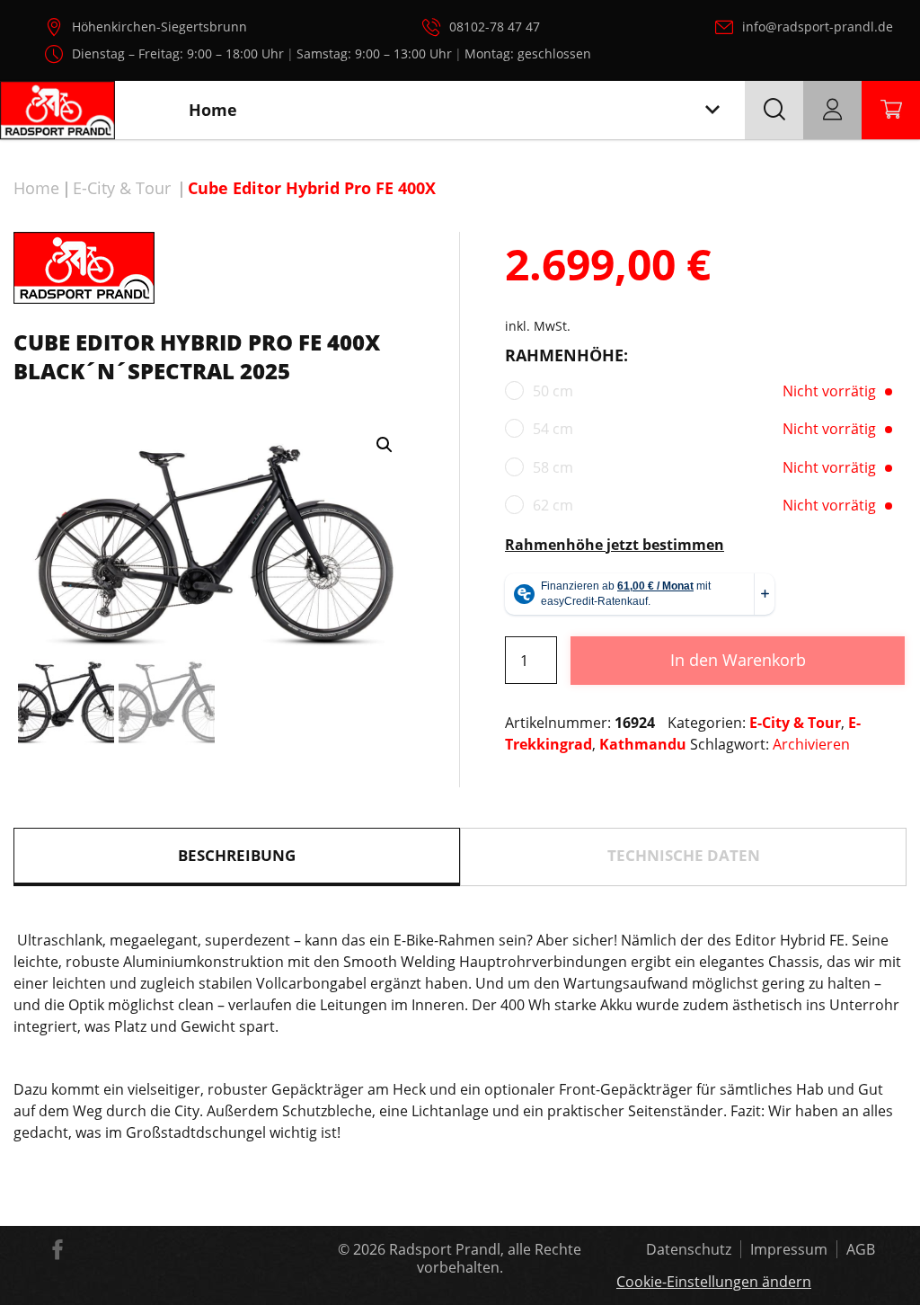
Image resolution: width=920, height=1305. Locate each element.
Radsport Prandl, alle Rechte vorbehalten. (485, 1258)
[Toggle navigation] (712, 110)
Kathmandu (642, 744)
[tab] (236, 857)
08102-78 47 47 (494, 26)
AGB (860, 1249)
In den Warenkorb (738, 659)
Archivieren (811, 744)
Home (36, 188)
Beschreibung (237, 855)
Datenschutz (688, 1249)
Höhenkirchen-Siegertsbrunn (159, 26)
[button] (384, 445)
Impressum (788, 1249)
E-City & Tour (122, 188)
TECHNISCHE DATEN (683, 855)
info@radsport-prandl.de (817, 26)
